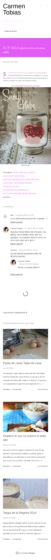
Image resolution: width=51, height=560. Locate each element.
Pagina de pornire (10, 31)
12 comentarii (16, 389)
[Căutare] (40, 4)
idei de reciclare (11, 186)
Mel (11, 215)
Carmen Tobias (14, 9)
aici (44, 73)
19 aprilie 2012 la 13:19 (28, 250)
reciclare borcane (12, 193)
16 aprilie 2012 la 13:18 (24, 215)
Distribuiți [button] (6, 197)
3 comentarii (16, 466)
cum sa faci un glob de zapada (17, 183)
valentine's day (29, 193)
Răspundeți (16, 222)
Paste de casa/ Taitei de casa (22, 363)
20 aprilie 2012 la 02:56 (29, 264)
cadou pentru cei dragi (23, 172)
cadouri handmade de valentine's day (21, 179)
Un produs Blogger (27, 553)
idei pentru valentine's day (16, 190)
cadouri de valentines (14, 176)
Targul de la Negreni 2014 (19, 512)
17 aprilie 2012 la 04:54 (34, 228)
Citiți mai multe (43, 389)
